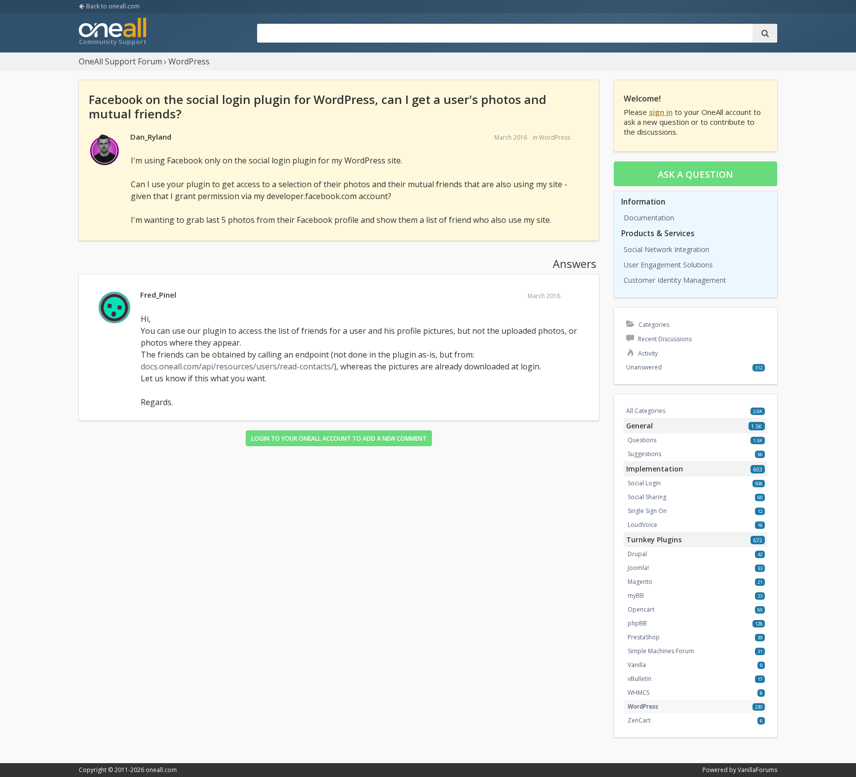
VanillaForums (757, 770)
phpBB (637, 623)
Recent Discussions (664, 339)
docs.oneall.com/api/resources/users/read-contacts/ (237, 366)
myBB (636, 595)
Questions (642, 440)
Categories (653, 324)
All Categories (645, 411)
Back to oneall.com (112, 6)
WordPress (554, 137)
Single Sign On (647, 511)
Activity (647, 353)
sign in (661, 112)
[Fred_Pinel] (114, 308)
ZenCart (639, 720)
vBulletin (639, 678)
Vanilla (637, 665)
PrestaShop (644, 637)
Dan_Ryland (150, 137)
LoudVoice (642, 524)
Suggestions (644, 454)
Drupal (637, 554)
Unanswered (644, 367)
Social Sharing (647, 497)
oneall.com (161, 770)
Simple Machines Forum (661, 651)
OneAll (112, 33)
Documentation (649, 217)
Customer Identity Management (675, 280)
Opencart (641, 609)
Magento (640, 581)
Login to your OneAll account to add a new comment (339, 438)
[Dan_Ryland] (104, 150)
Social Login (644, 483)
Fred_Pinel (158, 295)
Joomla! (638, 568)
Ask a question (695, 174)
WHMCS (638, 692)
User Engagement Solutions (668, 264)
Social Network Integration (666, 249)
